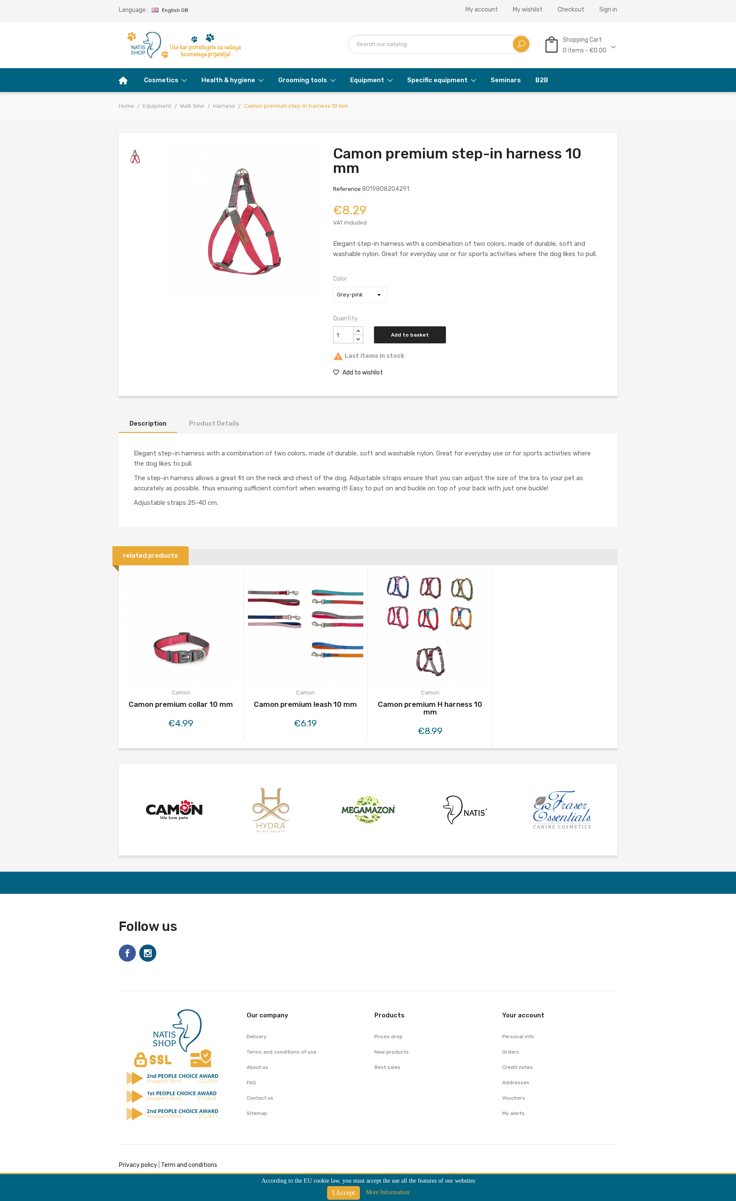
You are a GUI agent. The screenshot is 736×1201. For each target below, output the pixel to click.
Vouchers (513, 1098)
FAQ (251, 1083)
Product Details (214, 423)
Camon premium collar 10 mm (181, 704)
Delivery (257, 1037)
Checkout (571, 9)
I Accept (343, 1192)
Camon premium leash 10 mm (305, 704)
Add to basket (410, 335)
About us (257, 1067)
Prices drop (388, 1037)
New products (391, 1052)
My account (482, 9)
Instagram (147, 953)
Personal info (518, 1037)
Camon (181, 692)
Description (148, 423)
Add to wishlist (362, 372)
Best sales (387, 1067)
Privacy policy (138, 1165)
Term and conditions (189, 1165)
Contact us (260, 1098)
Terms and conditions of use (281, 1052)
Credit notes (517, 1067)
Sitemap (257, 1113)
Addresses (515, 1083)
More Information (387, 1192)
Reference (347, 189)
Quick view (181, 629)
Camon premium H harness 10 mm (430, 708)
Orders (510, 1052)
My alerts (513, 1113)
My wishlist (528, 9)
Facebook (127, 953)
